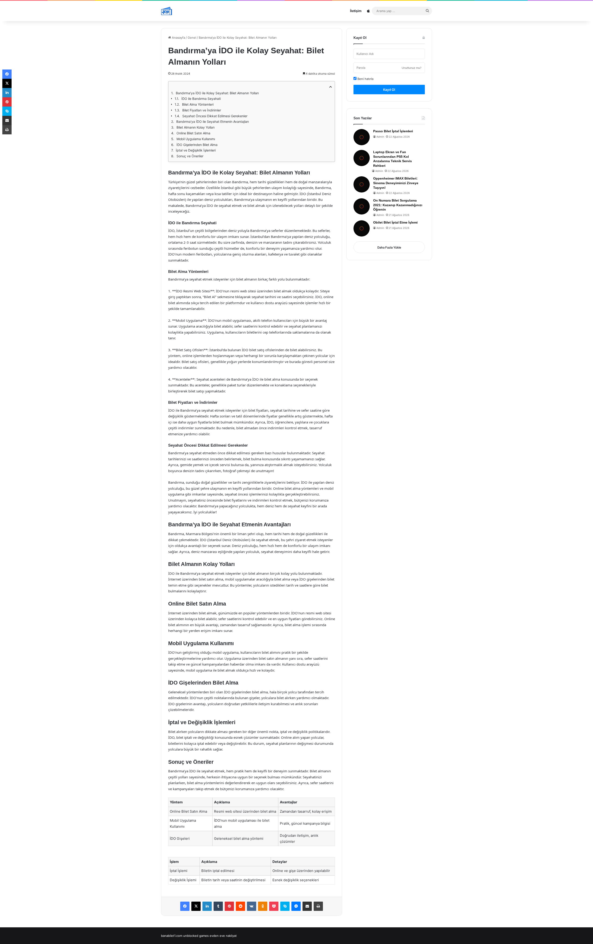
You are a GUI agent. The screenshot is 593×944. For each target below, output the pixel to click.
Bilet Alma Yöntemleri (198, 104)
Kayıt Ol (389, 90)
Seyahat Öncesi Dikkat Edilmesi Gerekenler (214, 116)
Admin (380, 136)
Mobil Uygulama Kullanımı (196, 139)
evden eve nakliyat (223, 936)
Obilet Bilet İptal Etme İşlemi (395, 222)
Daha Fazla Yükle (389, 247)
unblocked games (196, 936)
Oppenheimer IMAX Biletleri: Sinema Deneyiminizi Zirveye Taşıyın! (395, 183)
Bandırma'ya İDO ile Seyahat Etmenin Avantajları (212, 121)
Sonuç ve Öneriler (190, 156)
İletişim (356, 11)
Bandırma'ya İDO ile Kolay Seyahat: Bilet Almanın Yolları (217, 93)
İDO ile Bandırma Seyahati (201, 99)
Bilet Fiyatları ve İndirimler (201, 110)
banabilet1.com (171, 936)
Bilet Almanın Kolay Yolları (195, 127)
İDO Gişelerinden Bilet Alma (197, 145)
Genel (192, 37)
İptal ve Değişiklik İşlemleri (196, 150)
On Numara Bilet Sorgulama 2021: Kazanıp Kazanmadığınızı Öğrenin (397, 205)
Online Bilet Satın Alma (193, 133)
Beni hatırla (364, 79)
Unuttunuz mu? (411, 67)
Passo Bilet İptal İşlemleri (393, 131)
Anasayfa (178, 37)
